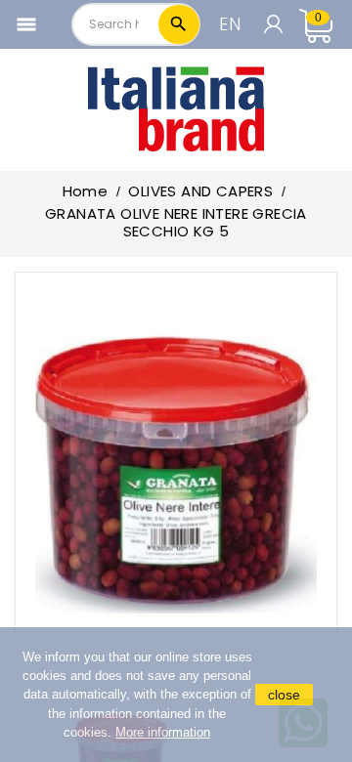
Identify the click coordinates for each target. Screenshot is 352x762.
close (284, 694)
